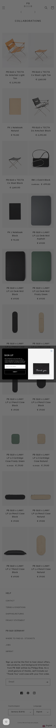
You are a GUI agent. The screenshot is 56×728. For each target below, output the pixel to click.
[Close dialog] (51, 351)
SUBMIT (15, 372)
